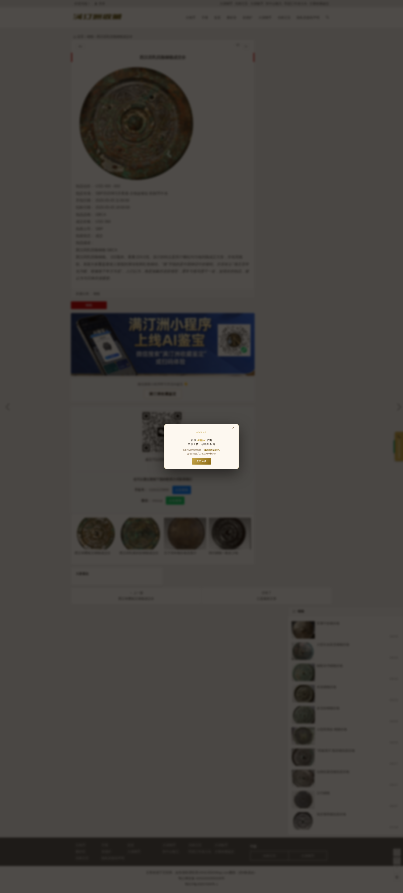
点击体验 (201, 461)
